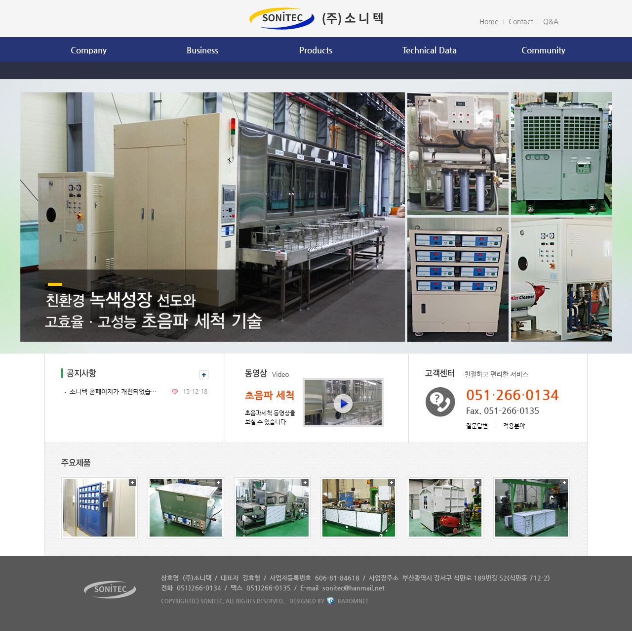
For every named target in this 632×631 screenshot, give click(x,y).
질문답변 (477, 425)
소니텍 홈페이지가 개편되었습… (113, 391)
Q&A (550, 21)
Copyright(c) (180, 601)
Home (489, 21)
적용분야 (514, 425)
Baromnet (353, 601)
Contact (521, 21)
